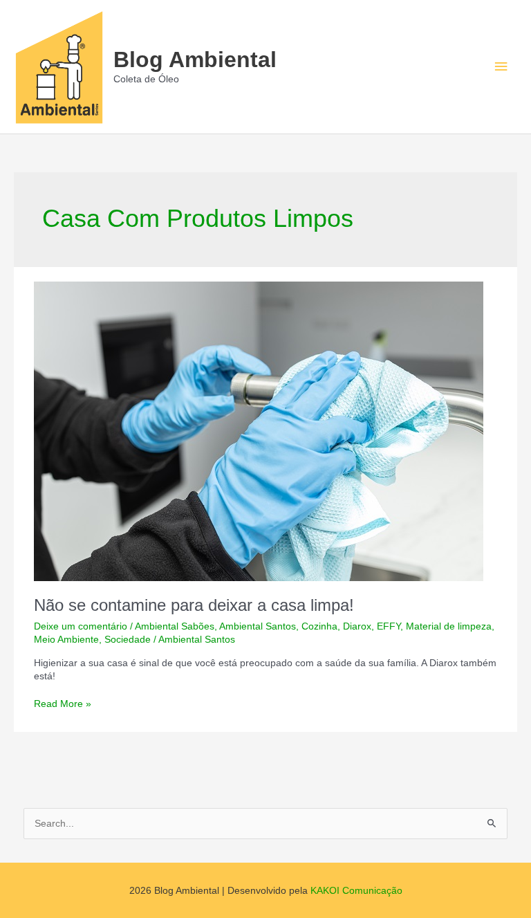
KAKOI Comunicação (356, 890)
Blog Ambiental (195, 59)
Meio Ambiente (66, 639)
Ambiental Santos (257, 626)
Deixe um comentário (80, 626)
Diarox (357, 626)
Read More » (62, 704)
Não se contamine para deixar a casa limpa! (194, 605)
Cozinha (319, 626)
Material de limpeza (449, 626)
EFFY (388, 626)
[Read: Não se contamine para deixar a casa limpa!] (258, 430)
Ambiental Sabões (174, 626)
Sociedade (127, 639)
